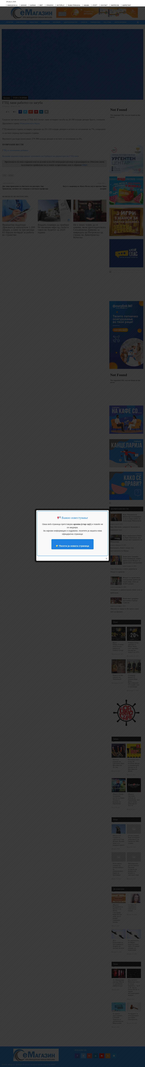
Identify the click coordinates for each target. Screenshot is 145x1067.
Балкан (33, 5)
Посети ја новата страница (73, 546)
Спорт (95, 5)
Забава (86, 5)
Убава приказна (74, 5)
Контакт (104, 5)
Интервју (60, 5)
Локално (49, 5)
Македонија (12, 5)
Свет (41, 5)
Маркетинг (126, 5)
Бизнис (24, 5)
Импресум (115, 5)
